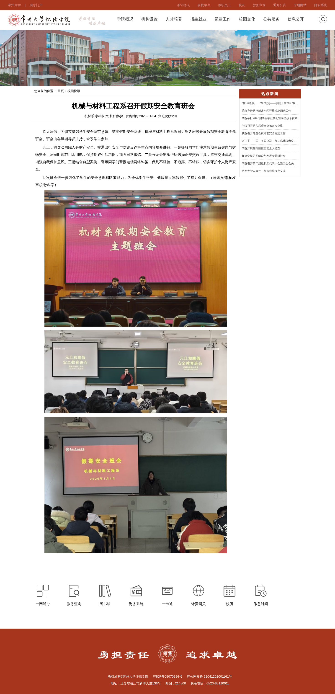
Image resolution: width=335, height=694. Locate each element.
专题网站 (300, 5)
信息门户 (36, 5)
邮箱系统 (320, 5)
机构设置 (149, 19)
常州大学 (14, 5)
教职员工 (224, 5)
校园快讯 (73, 91)
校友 (242, 5)
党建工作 (222, 19)
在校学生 (204, 5)
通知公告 (279, 5)
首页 (60, 91)
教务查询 (259, 5)
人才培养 (174, 19)
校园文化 (247, 19)
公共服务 (271, 19)
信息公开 (296, 19)
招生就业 (198, 19)
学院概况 (125, 19)
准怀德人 (183, 5)
